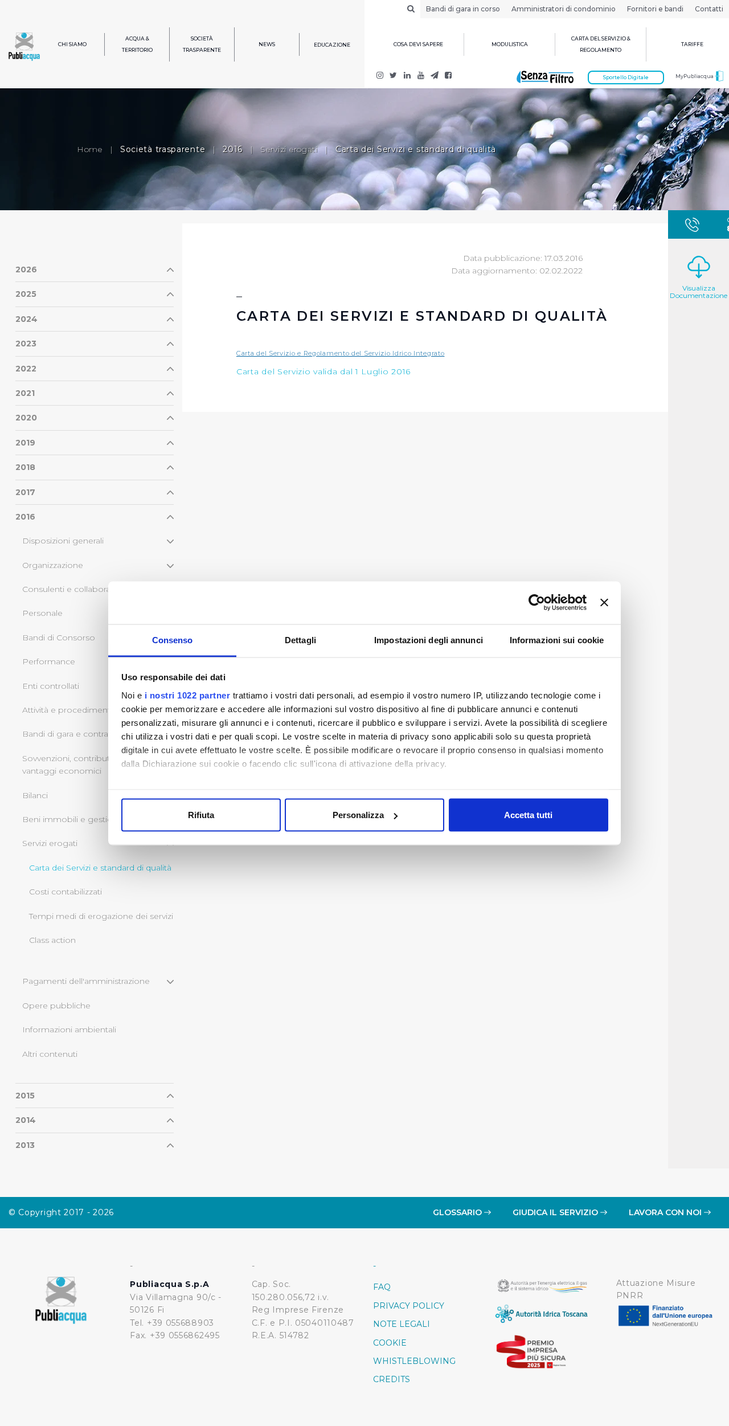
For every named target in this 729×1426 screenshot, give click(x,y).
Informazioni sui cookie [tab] (557, 639)
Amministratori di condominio (563, 9)
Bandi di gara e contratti (69, 734)
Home (90, 149)
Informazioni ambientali (69, 1029)
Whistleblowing (414, 1361)
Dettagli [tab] (300, 639)
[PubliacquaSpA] (448, 76)
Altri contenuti (49, 1054)
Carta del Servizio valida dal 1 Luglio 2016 (324, 371)
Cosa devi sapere (418, 44)
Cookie (390, 1343)
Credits (391, 1379)
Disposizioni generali (63, 541)
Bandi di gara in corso (463, 9)
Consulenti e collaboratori (73, 589)
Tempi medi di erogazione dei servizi (101, 916)
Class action (52, 940)
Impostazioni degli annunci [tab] (428, 639)
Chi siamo (72, 44)
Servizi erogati (289, 149)
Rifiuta (201, 815)
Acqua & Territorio (137, 44)
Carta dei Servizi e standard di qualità (100, 868)
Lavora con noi (666, 1212)
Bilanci (35, 795)
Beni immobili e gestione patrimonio (96, 819)
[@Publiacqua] (380, 76)
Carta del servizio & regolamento (600, 44)
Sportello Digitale (626, 77)
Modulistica (510, 44)
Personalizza (358, 815)
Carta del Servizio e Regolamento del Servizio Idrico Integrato (340, 353)
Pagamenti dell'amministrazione (86, 981)
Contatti (709, 9)
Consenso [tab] (172, 639)
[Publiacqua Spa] (407, 76)
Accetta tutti (528, 815)
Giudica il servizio (556, 1212)
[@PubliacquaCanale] (434, 76)
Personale (42, 613)
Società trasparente (202, 44)
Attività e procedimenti (67, 710)
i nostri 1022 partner (188, 695)
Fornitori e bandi (655, 9)
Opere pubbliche (56, 1005)
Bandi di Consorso (58, 637)
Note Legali (401, 1324)
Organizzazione (52, 565)
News (267, 44)
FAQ (382, 1287)
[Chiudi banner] (604, 603)
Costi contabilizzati (65, 891)
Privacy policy (408, 1306)
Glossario (458, 1212)
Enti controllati (50, 686)
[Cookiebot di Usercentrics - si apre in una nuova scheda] (537, 602)
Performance (48, 661)
